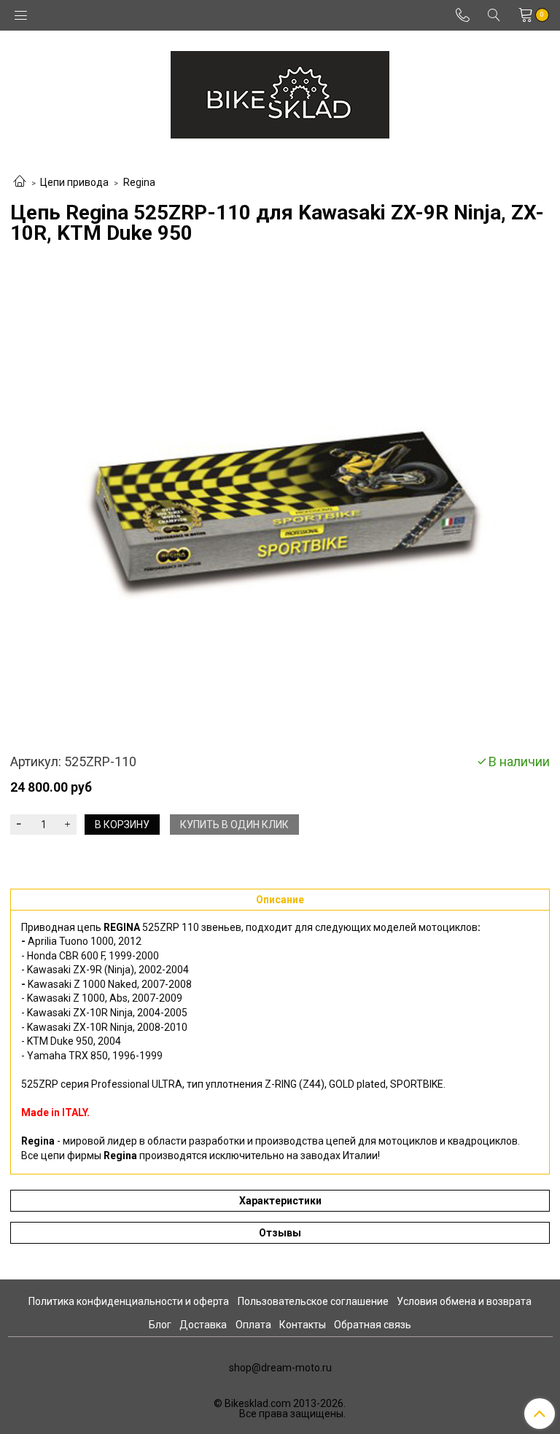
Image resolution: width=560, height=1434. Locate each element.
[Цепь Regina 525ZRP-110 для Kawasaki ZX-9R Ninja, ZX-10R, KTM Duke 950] (280, 499)
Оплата (253, 1324)
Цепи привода (74, 182)
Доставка (203, 1324)
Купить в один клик (234, 824)
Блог (160, 1324)
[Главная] (19, 182)
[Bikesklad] (280, 91)
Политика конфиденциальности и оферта (128, 1301)
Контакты (302, 1324)
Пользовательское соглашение (313, 1301)
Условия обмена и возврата (464, 1301)
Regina (139, 182)
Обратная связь (372, 1324)
